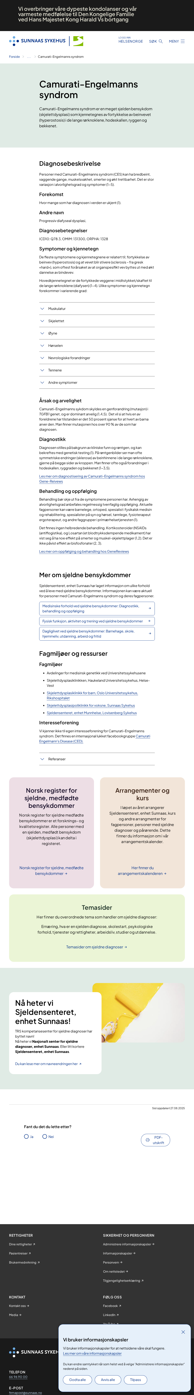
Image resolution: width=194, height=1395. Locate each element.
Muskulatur (57, 308)
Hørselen (55, 345)
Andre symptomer (62, 382)
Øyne (52, 333)
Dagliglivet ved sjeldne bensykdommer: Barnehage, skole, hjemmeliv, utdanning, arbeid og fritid (88, 633)
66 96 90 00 (18, 1377)
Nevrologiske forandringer (69, 358)
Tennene (55, 370)
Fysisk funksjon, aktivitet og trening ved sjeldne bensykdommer (92, 621)
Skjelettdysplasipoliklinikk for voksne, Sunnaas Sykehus (91, 705)
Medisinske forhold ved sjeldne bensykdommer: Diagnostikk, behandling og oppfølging (90, 608)
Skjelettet (56, 321)
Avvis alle (108, 1379)
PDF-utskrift (158, 1140)
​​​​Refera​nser (57, 759)
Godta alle (77, 1379)
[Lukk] (183, 1332)
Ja (31, 1136)
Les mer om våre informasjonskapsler (92, 1353)
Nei (51, 1136)
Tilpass (135, 1379)
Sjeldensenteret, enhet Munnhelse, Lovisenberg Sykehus (92, 712)
